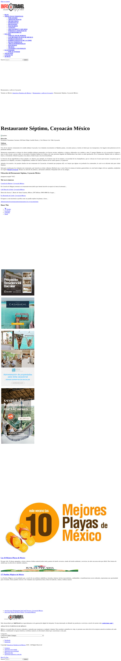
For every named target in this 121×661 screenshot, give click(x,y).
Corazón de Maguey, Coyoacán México (12, 183)
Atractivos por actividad (12, 651)
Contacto (7, 648)
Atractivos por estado (11, 649)
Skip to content (5, 1)
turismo (36, 201)
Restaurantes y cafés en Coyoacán (43, 93)
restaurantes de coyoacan (26, 201)
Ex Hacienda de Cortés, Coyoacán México (13, 195)
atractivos (9, 201)
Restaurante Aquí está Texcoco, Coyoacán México (24, 610)
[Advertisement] (60, 75)
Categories (4, 635)
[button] (7, 56)
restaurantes (15, 201)
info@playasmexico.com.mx (13, 654)
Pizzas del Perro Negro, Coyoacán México (20, 612)
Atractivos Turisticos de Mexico (21, 93)
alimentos (3, 201)
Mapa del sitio (9, 653)
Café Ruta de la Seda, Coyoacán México (13, 189)
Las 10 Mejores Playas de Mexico (13, 558)
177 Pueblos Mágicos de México (12, 574)
